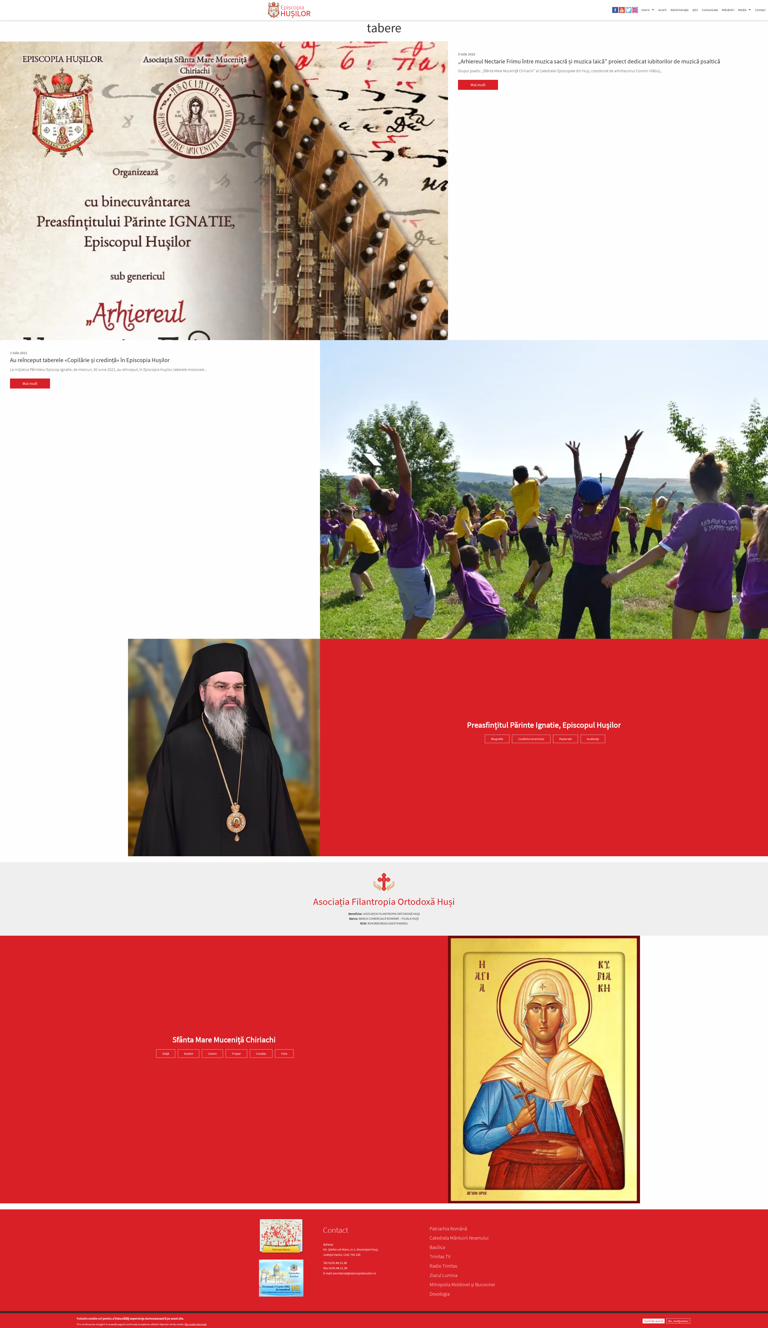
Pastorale (565, 739)
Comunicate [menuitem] (710, 10)
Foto (284, 1054)
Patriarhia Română (448, 1228)
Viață (165, 1054)
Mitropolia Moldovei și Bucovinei (462, 1284)
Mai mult (478, 84)
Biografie (497, 739)
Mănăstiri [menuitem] (728, 10)
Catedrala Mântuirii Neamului (459, 1238)
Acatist (188, 1054)
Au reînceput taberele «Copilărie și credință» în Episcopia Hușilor (90, 360)
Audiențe (593, 739)
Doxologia (440, 1294)
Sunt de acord (653, 1321)
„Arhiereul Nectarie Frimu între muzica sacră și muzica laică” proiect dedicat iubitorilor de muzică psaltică (589, 61)
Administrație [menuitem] (679, 10)
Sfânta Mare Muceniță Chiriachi (224, 1040)
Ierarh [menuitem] (662, 10)
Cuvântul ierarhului (531, 739)
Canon (212, 1054)
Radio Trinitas (443, 1266)
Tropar (236, 1054)
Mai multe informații (196, 1324)
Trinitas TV (440, 1256)
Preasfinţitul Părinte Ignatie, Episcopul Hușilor (544, 725)
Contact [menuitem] (760, 10)
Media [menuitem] (742, 10)
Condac (261, 1054)
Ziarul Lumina (443, 1275)
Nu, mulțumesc (678, 1321)
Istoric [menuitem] (645, 10)
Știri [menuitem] (695, 10)
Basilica (437, 1247)
